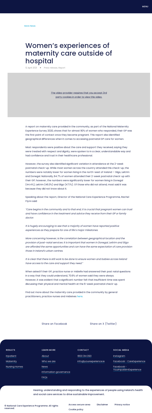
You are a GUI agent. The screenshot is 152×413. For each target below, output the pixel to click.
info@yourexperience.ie (91, 361)
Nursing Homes (14, 366)
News (45, 366)
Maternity (11, 361)
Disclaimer (102, 404)
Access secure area (79, 404)
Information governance (56, 372)
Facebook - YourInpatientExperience (127, 368)
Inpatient (11, 356)
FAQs (44, 377)
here (80, 296)
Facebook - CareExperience (129, 361)
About (45, 356)
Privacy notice (122, 404)
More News (29, 25)
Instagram (119, 356)
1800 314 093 (84, 356)
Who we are (49, 361)
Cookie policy (76, 409)
